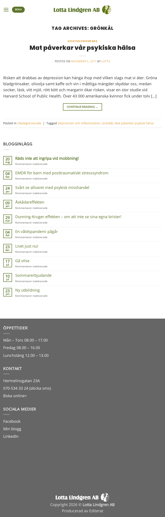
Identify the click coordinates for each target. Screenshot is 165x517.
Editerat (96, 510)
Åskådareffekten (29, 202)
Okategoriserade (82, 41)
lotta (106, 61)
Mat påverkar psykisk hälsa (134, 123)
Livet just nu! (26, 246)
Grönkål (107, 123)
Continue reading (82, 107)
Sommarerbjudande (33, 275)
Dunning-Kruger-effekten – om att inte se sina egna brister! (68, 216)
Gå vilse (22, 260)
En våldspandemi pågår (36, 231)
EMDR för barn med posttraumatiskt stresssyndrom (61, 173)
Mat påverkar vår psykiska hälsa (82, 47)
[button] (6, 9)
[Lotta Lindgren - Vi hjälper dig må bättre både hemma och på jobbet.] (83, 9)
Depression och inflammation (79, 123)
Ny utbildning (27, 290)
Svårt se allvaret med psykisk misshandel (52, 187)
